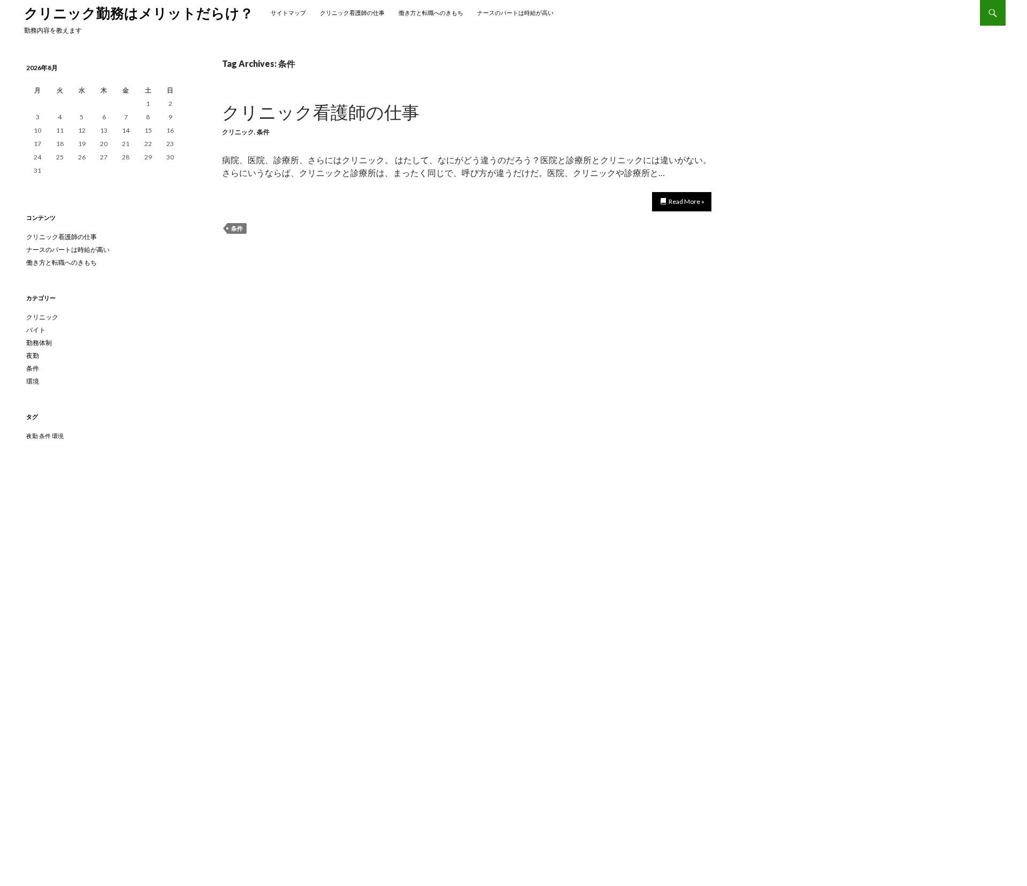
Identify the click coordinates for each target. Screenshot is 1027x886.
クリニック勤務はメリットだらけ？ (139, 12)
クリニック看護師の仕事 (352, 12)
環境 (32, 381)
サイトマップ (288, 12)
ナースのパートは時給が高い (515, 12)
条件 (263, 132)
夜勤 (32, 356)
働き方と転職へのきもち (430, 12)
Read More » (686, 201)
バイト (35, 330)
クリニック (238, 132)
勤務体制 (39, 343)
